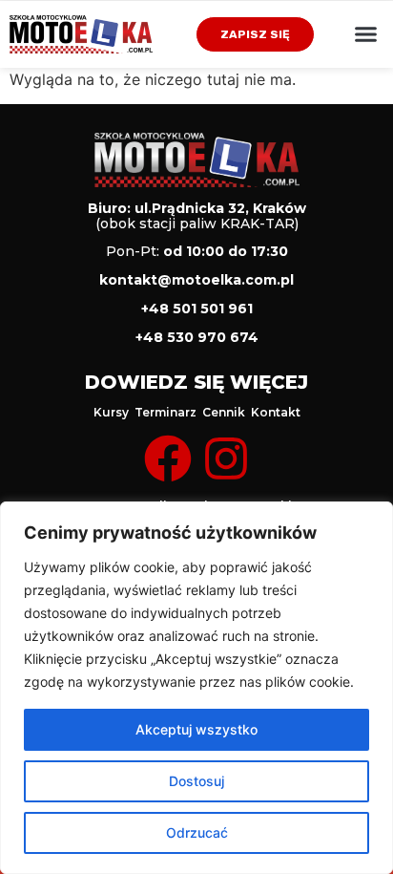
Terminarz (165, 412)
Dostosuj (196, 781)
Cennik (223, 412)
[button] (366, 34)
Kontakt (275, 412)
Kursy (111, 412)
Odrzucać (197, 832)
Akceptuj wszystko (196, 729)
